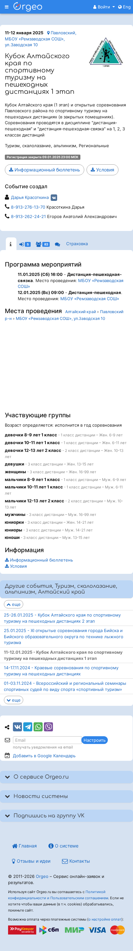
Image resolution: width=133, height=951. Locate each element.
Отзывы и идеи (32, 861)
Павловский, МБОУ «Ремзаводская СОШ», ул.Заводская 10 (41, 38)
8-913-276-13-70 (28, 207)
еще (16, 604)
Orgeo (42, 876)
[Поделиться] (17, 726)
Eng (126, 6)
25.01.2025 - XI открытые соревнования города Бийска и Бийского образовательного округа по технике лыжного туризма (63, 636)
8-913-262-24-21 (28, 216)
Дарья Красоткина (30, 197)
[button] (104, 6)
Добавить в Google (44, 755)
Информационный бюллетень (46, 169)
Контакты (79, 861)
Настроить (95, 740)
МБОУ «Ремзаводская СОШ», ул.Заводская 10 (60, 318)
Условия (104, 169)
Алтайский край (80, 311)
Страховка (77, 243)
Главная (27, 845)
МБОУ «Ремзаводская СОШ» (89, 298)
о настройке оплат (104, 919)
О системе (66, 845)
